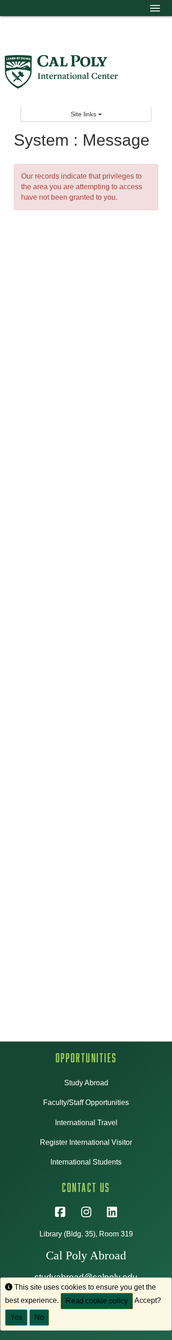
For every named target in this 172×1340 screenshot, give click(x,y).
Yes (16, 1317)
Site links (84, 114)
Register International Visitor (86, 1142)
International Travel (86, 1123)
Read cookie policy (97, 1301)
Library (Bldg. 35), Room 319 (86, 1234)
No (39, 1317)
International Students (86, 1162)
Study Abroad (86, 1083)
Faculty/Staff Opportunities (86, 1102)
